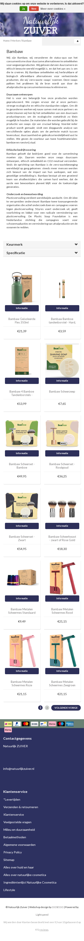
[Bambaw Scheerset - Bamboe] (22, 433)
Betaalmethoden (14, 837)
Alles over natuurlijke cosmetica (24, 875)
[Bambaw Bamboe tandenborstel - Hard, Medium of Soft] (62, 287)
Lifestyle (9, 890)
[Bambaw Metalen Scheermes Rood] (62, 578)
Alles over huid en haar (18, 867)
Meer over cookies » (52, 8)
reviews (43, 929)
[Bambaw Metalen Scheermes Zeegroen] (62, 650)
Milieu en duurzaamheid (19, 829)
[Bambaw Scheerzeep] (62, 360)
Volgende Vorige (66, 707)
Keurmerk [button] (14, 244)
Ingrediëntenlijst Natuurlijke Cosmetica (29, 882)
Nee (33, 8)
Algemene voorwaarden (19, 844)
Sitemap (8, 860)
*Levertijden (11, 799)
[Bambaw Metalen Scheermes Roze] (22, 650)
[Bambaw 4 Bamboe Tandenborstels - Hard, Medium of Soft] (22, 360)
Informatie (22, 308)
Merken (15, 40)
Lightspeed (42, 914)
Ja (23, 8)
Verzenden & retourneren (20, 807)
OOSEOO (57, 907)
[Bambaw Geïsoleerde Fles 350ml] (22, 287)
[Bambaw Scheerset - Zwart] (22, 505)
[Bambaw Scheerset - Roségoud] (62, 433)
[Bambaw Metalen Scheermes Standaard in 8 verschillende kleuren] (22, 578)
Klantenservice (13, 814)
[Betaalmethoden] (42, 727)
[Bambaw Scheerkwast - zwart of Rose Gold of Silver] (62, 505)
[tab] (42, 244)
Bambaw (26, 40)
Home (6, 40)
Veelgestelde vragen (17, 822)
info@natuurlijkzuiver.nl (18, 768)
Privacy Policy (12, 852)
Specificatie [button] (15, 253)
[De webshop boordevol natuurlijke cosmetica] (42, 23)
